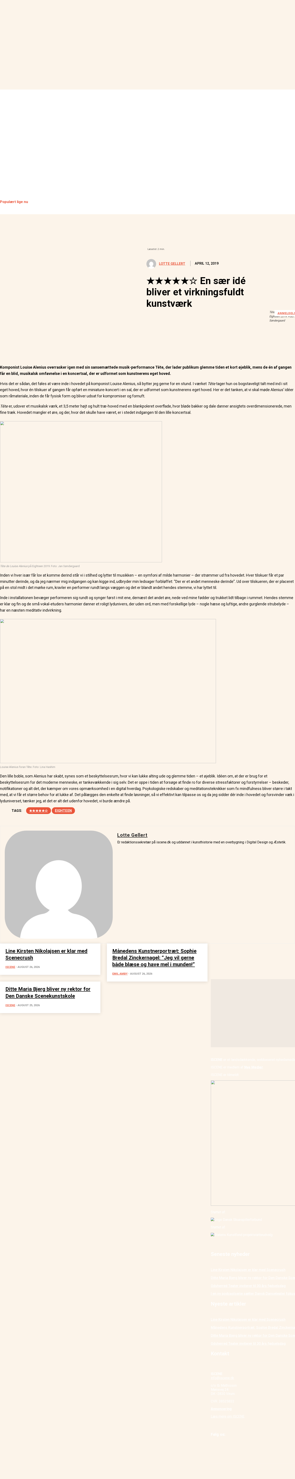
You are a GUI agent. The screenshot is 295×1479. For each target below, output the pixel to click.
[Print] (69, 348)
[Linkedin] (38, 348)
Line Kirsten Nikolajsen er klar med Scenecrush (248, 1270)
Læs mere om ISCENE (227, 1416)
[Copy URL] (85, 348)
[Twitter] (23, 348)
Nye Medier (253, 1067)
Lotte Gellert (172, 264)
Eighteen (63, 811)
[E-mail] (54, 348)
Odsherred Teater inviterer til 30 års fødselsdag (248, 1286)
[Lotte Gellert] (152, 264)
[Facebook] (7, 348)
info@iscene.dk (222, 1378)
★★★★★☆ (38, 811)
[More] (100, 347)
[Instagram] (224, 1446)
